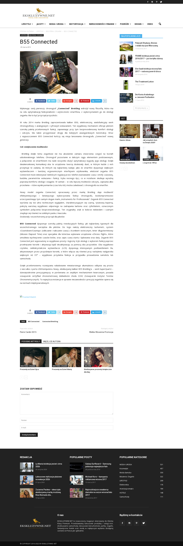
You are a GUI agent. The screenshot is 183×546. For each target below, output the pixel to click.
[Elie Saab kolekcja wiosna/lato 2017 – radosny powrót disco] (126, 72)
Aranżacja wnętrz (151, 137)
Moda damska (125, 472)
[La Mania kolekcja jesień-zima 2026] (26, 467)
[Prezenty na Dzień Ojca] (34, 357)
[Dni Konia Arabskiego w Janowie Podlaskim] (126, 98)
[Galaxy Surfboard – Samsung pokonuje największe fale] (76, 467)
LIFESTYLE (26, 24)
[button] (160, 24)
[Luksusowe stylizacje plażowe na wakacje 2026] (26, 480)
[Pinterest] (157, 1)
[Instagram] (152, 1)
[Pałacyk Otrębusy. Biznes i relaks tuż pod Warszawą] (126, 46)
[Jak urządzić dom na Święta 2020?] (153, 131)
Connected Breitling (50, 321)
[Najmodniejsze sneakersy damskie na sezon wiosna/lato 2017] (76, 493)
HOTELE (123, 492)
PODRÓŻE (124, 24)
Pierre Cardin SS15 (28, 332)
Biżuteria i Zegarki (36, 35)
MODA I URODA (56, 24)
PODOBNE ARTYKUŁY (31, 341)
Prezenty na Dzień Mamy (62, 369)
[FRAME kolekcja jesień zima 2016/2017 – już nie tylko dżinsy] (126, 59)
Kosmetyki (124, 468)
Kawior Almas (125, 140)
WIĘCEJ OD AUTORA (52, 341)
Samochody (124, 497)
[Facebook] (148, 1)
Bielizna (88, 366)
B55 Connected (33, 321)
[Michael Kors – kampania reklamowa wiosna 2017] (76, 480)
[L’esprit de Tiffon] (153, 154)
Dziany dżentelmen (127, 163)
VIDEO (150, 24)
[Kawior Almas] (130, 131)
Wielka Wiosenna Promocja (101, 332)
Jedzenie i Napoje (126, 137)
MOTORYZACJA (76, 24)
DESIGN (138, 24)
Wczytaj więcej (140, 108)
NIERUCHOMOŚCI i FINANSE (101, 24)
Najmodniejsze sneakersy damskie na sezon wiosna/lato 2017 (98, 492)
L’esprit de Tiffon (150, 163)
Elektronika (124, 484)
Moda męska (125, 159)
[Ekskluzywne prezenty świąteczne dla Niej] (98, 357)
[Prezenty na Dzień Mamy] (66, 357)
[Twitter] (161, 1)
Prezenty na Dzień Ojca (29, 369)
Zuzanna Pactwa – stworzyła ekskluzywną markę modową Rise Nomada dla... (48, 492)
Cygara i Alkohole (151, 159)
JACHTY (40, 24)
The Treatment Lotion (144, 82)
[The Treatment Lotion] (126, 85)
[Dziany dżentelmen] (130, 154)
